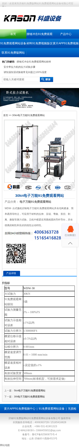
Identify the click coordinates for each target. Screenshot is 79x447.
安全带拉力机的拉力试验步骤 (19, 67)
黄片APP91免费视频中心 (19, 408)
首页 (13, 34)
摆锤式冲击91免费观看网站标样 (34, 61)
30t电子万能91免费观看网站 (29, 396)
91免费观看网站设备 (13, 43)
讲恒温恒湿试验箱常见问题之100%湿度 (25, 72)
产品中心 (66, 34)
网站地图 (5, 445)
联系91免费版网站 (13, 52)
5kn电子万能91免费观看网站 (29, 390)
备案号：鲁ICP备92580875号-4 (39, 434)
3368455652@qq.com (48, 430)
